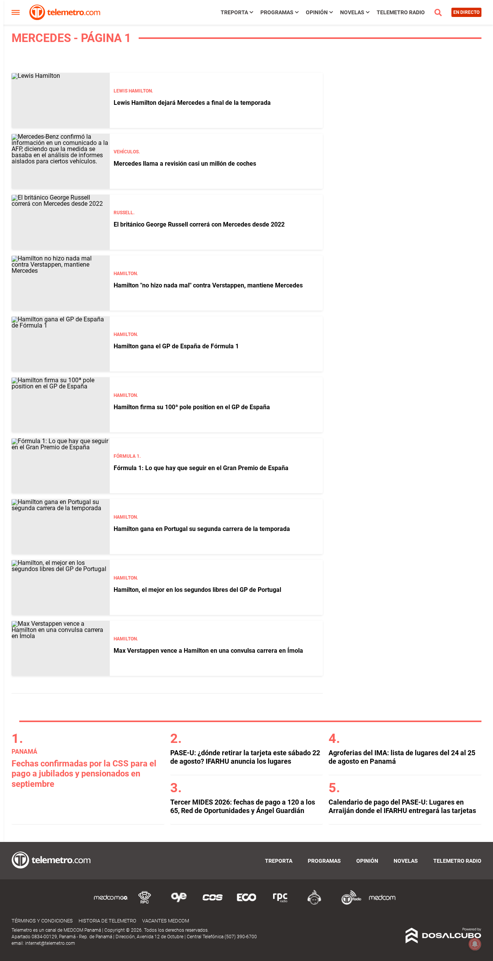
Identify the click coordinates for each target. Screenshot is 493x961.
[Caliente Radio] (314, 903)
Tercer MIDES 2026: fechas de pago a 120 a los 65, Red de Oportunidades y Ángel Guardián (242, 806)
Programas (276, 12)
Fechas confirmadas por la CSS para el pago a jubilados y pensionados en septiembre (84, 774)
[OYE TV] (179, 903)
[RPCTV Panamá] (145, 903)
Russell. (124, 212)
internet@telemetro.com (50, 943)
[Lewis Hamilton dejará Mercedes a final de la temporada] (61, 100)
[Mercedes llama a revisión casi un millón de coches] (61, 161)
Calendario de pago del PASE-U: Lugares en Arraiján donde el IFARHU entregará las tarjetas (402, 806)
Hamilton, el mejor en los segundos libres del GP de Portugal (197, 589)
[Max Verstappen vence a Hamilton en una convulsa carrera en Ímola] (61, 648)
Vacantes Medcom (165, 921)
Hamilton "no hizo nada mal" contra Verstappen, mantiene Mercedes (208, 285)
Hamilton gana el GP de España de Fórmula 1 (176, 346)
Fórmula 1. (127, 456)
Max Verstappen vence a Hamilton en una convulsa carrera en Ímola (208, 650)
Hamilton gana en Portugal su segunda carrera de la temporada (202, 529)
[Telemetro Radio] (348, 903)
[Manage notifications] (475, 944)
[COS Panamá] (213, 903)
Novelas (352, 12)
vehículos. (127, 152)
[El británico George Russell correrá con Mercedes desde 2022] (61, 222)
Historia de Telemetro (107, 921)
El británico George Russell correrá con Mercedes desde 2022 (199, 224)
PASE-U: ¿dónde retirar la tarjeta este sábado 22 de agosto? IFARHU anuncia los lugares (245, 757)
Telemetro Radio (401, 12)
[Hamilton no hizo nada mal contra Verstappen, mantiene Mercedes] (61, 283)
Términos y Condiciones (42, 921)
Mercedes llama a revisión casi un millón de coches (185, 163)
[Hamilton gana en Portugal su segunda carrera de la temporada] (61, 526)
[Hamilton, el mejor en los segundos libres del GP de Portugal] (61, 587)
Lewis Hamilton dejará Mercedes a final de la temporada (192, 102)
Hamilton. (126, 273)
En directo (466, 12)
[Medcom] (382, 903)
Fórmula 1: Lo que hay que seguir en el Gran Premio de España (201, 468)
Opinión (317, 12)
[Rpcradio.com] (280, 903)
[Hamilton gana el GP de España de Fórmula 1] (61, 343)
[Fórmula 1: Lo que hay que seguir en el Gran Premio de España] (61, 465)
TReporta (234, 12)
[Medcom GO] (111, 903)
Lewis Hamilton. (133, 91)
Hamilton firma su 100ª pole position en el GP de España (192, 407)
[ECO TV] (246, 903)
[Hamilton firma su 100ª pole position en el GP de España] (61, 404)
